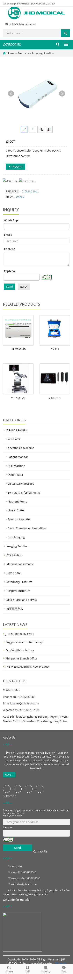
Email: (8, 234)
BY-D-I (55, 349)
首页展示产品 (14, 608)
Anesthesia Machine (21, 448)
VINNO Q (55, 398)
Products (24, 53)
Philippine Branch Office (21, 658)
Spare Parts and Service (21, 600)
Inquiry (45, 971)
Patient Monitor (18, 457)
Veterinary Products (19, 582)
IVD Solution (14, 555)
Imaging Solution (42, 53)
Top (64, 971)
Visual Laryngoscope (21, 483)
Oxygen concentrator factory (24, 642)
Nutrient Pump (17, 501)
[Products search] (65, 33)
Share (9, 971)
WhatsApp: (11, 220)
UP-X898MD (18, 349)
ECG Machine (16, 466)
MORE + (9, 774)
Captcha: (10, 271)
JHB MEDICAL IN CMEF (20, 634)
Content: (10, 249)
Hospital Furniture (18, 591)
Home (10, 53)
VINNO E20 (18, 398)
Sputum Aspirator (19, 519)
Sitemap (60, 963)
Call (27, 971)
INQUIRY (17, 166)
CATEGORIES (12, 44)
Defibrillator (15, 475)
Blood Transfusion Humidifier (27, 528)
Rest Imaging (16, 537)
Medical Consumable (20, 564)
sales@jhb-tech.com (22, 24)
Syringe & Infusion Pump (24, 492)
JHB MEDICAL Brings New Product (27, 666)
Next (62, 94)
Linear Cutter (16, 510)
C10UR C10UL (30, 191)
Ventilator (14, 439)
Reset (23, 286)
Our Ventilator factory (20, 650)
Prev (11, 94)
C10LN (20, 197)
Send (9, 286)
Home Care (13, 573)
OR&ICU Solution (17, 430)
